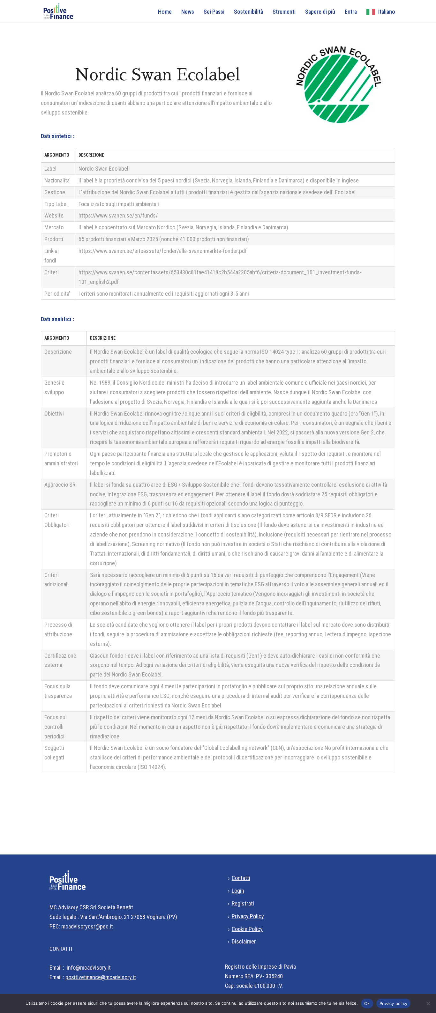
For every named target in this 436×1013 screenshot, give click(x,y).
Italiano (386, 11)
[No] (428, 1003)
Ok (367, 1003)
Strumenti (284, 11)
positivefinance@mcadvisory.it (100, 977)
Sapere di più (320, 11)
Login (238, 890)
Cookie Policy (247, 929)
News (187, 11)
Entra (351, 11)
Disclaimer (244, 941)
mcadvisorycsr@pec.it (87, 926)
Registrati (243, 903)
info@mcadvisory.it (89, 967)
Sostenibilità (248, 11)
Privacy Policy (248, 916)
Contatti (241, 878)
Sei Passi (214, 11)
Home (165, 11)
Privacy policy (394, 1003)
